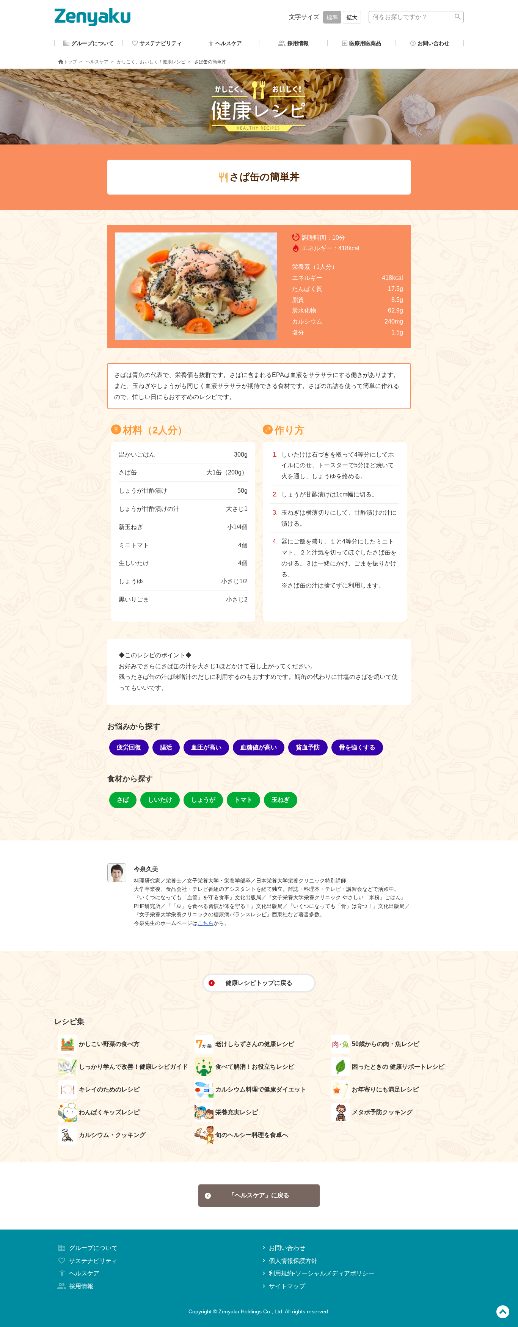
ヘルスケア (97, 61)
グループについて (93, 1248)
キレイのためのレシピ (109, 1089)
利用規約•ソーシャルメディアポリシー (321, 1273)
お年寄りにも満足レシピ (385, 1089)
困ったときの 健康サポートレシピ (398, 1066)
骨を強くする (357, 747)
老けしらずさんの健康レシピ (254, 1044)
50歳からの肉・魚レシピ (385, 1044)
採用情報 (81, 1286)
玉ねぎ (281, 799)
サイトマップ (287, 1286)
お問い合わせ (287, 1248)
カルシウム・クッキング (112, 1135)
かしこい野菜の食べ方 (109, 1044)
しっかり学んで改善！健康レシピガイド (133, 1066)
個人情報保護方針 (293, 1261)
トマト (243, 799)
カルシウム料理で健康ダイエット (260, 1089)
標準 (332, 17)
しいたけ (160, 799)
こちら (205, 923)
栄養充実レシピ (236, 1112)
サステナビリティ (93, 1261)
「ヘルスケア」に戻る (259, 1195)
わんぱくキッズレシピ (109, 1112)
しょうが (203, 799)
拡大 (352, 17)
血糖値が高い (258, 747)
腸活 (166, 747)
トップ (70, 61)
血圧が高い (206, 747)
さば (123, 799)
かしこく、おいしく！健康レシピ (151, 61)
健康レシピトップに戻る (259, 983)
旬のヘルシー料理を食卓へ (251, 1135)
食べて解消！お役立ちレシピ (254, 1066)
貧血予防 (308, 747)
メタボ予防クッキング (382, 1112)
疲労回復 (129, 747)
